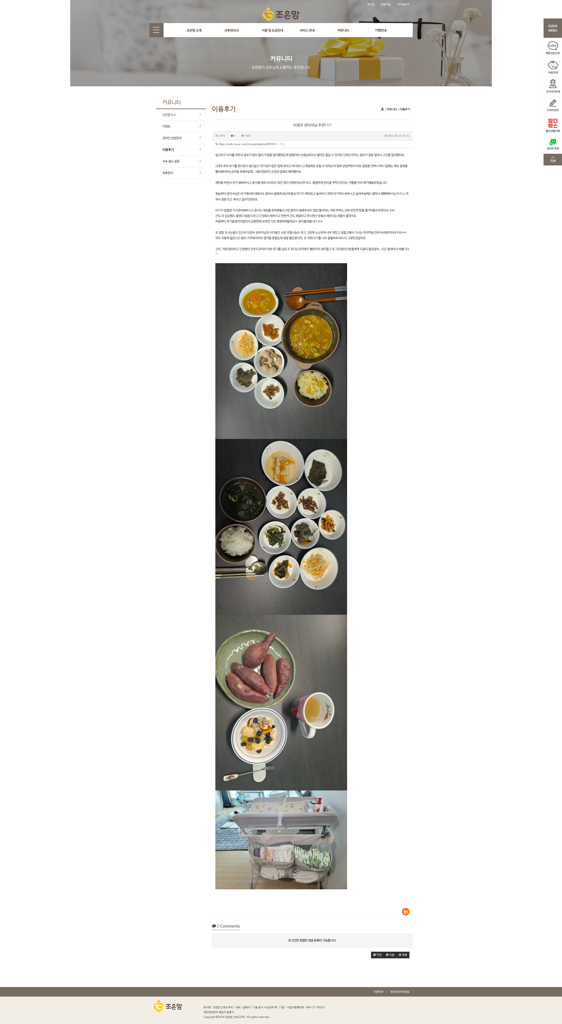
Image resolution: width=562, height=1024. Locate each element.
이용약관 (379, 991)
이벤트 (166, 126)
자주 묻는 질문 (171, 161)
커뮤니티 (343, 30)
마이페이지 (403, 4)
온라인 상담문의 (172, 138)
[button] (377, 955)
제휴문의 (167, 173)
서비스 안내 (307, 30)
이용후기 (168, 150)
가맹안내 (380, 30)
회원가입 (386, 4)
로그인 (371, 4)
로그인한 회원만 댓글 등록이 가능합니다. (312, 940)
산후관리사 (231, 30)
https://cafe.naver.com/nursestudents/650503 (251, 144)
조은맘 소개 (194, 30)
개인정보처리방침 (399, 991)
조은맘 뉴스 (169, 115)
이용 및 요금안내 (272, 30)
